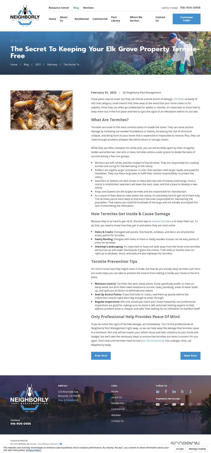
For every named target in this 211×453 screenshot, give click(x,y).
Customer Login (186, 18)
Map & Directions (68, 400)
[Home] (25, 15)
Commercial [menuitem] (100, 19)
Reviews (88, 7)
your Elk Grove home (153, 340)
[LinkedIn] (174, 391)
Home (114, 391)
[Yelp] (182, 391)
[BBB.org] (190, 391)
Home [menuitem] (52, 19)
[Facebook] (166, 391)
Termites (178, 99)
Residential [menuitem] (82, 19)
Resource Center (59, 7)
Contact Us (117, 421)
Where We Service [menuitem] (136, 18)
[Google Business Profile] (157, 391)
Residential (117, 403)
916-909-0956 (190, 7)
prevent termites (161, 221)
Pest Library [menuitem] (115, 18)
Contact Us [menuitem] (160, 18)
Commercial (118, 409)
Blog (76, 7)
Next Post (190, 356)
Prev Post (101, 356)
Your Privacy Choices (48, 444)
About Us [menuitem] (64, 18)
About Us (116, 397)
